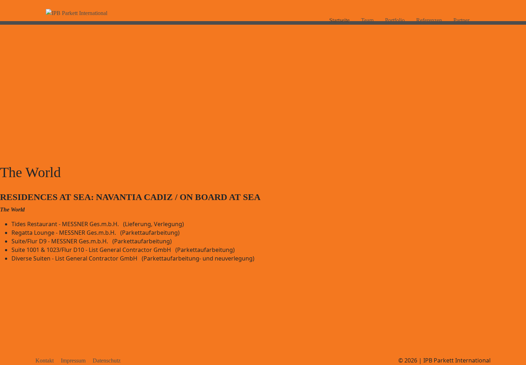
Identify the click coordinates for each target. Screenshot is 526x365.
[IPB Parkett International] (76, 13)
